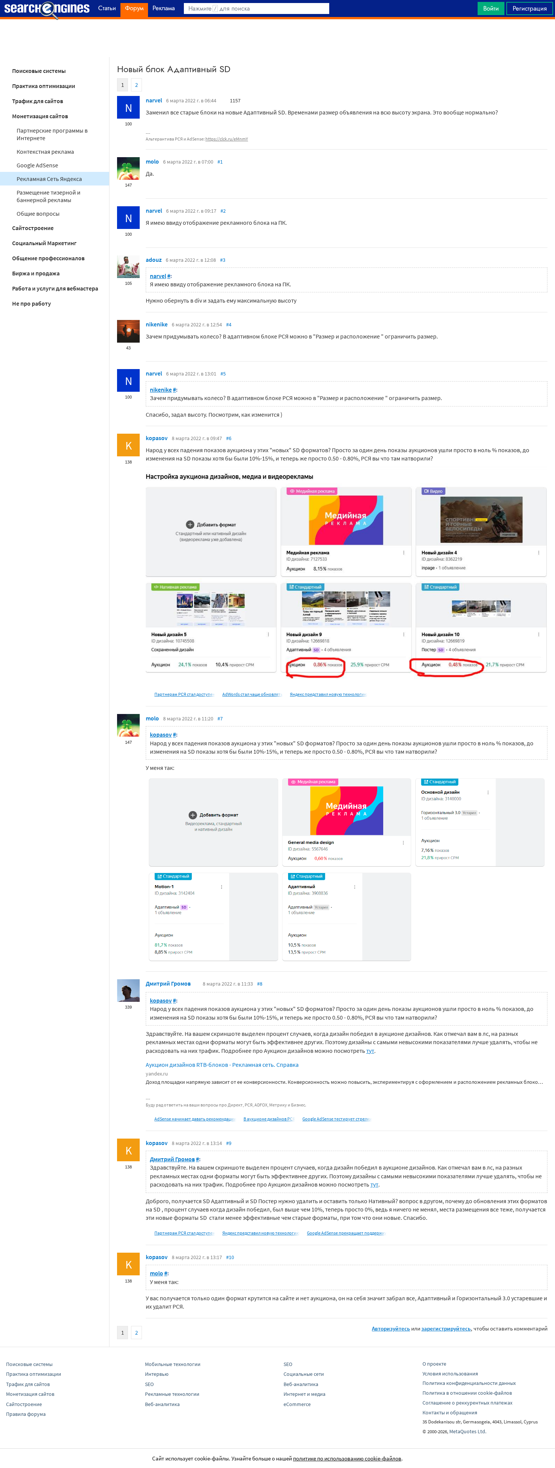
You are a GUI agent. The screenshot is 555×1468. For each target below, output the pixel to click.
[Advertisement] (277, 38)
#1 (220, 161)
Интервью (156, 1374)
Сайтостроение (33, 228)
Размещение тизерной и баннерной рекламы (48, 196)
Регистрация (530, 8)
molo (152, 161)
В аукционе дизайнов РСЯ (269, 1119)
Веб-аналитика (162, 1404)
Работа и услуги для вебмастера (55, 288)
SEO (149, 1384)
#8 (259, 983)
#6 (228, 438)
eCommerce (297, 1404)
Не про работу (31, 303)
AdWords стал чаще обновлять (252, 694)
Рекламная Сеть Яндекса (49, 178)
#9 (228, 1143)
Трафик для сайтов (37, 101)
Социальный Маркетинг (44, 243)
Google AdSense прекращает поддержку (347, 1233)
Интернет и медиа (304, 1394)
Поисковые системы (39, 70)
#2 (223, 210)
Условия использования (450, 1373)
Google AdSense (37, 165)
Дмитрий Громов (168, 983)
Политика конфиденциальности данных (469, 1383)
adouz (154, 259)
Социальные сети (304, 1374)
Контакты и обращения (449, 1412)
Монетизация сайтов (40, 116)
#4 (228, 324)
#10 (230, 1257)
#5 (223, 373)
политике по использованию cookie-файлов (347, 1458)
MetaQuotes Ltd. (467, 1431)
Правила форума (26, 1414)
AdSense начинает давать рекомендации (195, 1119)
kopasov (157, 438)
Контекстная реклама (45, 151)
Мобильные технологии (172, 1364)
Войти (491, 8)
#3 (222, 260)
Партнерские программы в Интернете (52, 134)
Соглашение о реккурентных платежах (467, 1402)
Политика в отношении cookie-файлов (467, 1392)
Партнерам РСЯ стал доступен (184, 694)
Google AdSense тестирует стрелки (337, 1119)
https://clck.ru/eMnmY (226, 139)
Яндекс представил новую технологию (328, 694)
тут (370, 1050)
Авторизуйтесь (391, 1328)
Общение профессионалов (48, 258)
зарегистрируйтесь (446, 1328)
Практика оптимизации (43, 86)
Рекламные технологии (172, 1394)
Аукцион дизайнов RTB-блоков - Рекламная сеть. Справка (222, 1064)
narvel (154, 100)
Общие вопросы (38, 213)
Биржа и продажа (36, 273)
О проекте (434, 1363)
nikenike (157, 324)
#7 (220, 718)
